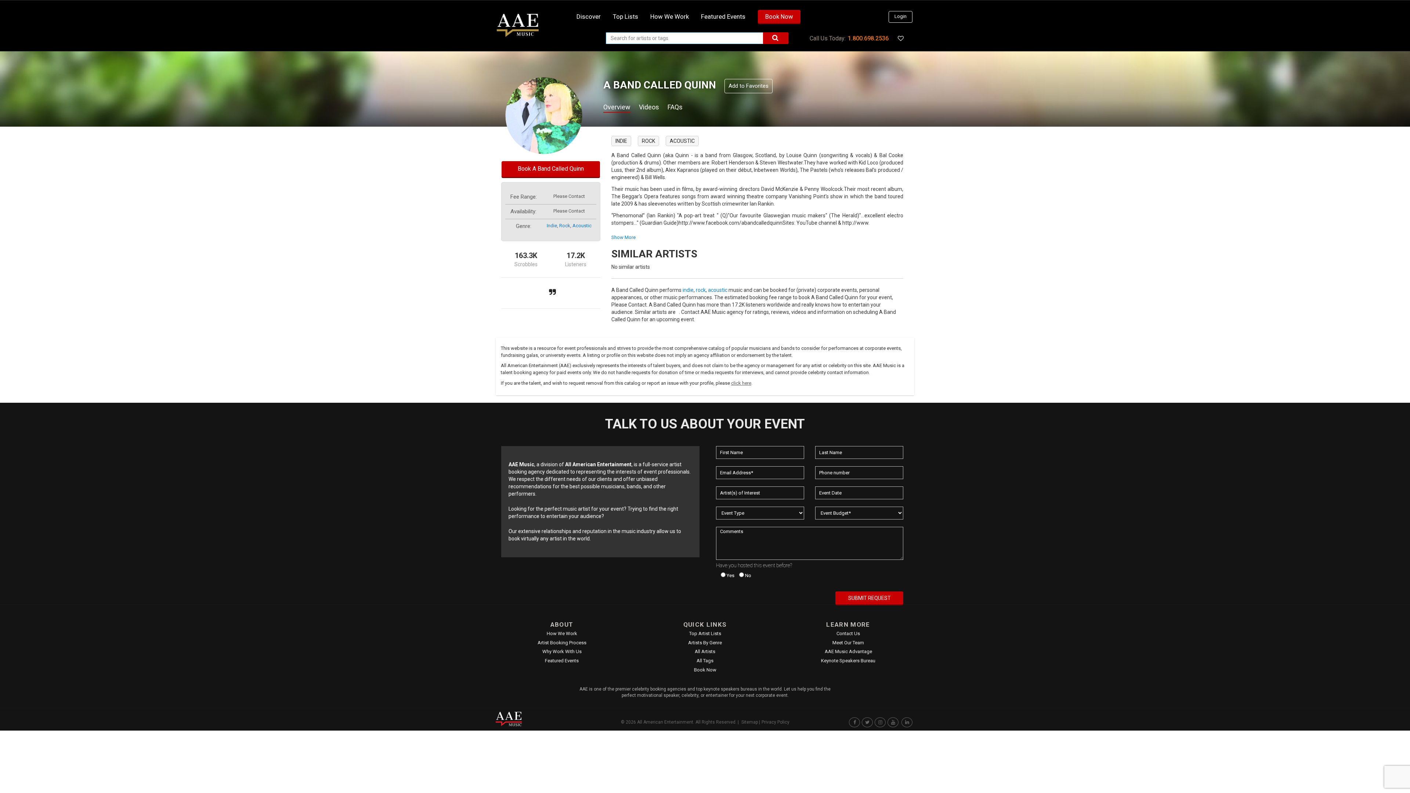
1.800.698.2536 (868, 38)
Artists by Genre (705, 642)
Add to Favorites (748, 86)
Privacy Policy (775, 722)
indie (552, 225)
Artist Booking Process (562, 642)
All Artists (705, 651)
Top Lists (625, 16)
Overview (616, 107)
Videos (649, 107)
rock (564, 225)
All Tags (705, 660)
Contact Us (848, 633)
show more (623, 237)
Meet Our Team (848, 642)
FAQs (675, 107)
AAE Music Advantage (848, 651)
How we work (669, 16)
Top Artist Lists (705, 633)
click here (741, 383)
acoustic (582, 225)
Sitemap (749, 722)
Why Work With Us (562, 651)
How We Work (562, 633)
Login (900, 16)
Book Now (779, 16)
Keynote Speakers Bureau (848, 660)
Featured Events (723, 16)
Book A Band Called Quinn (551, 168)
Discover (588, 16)
